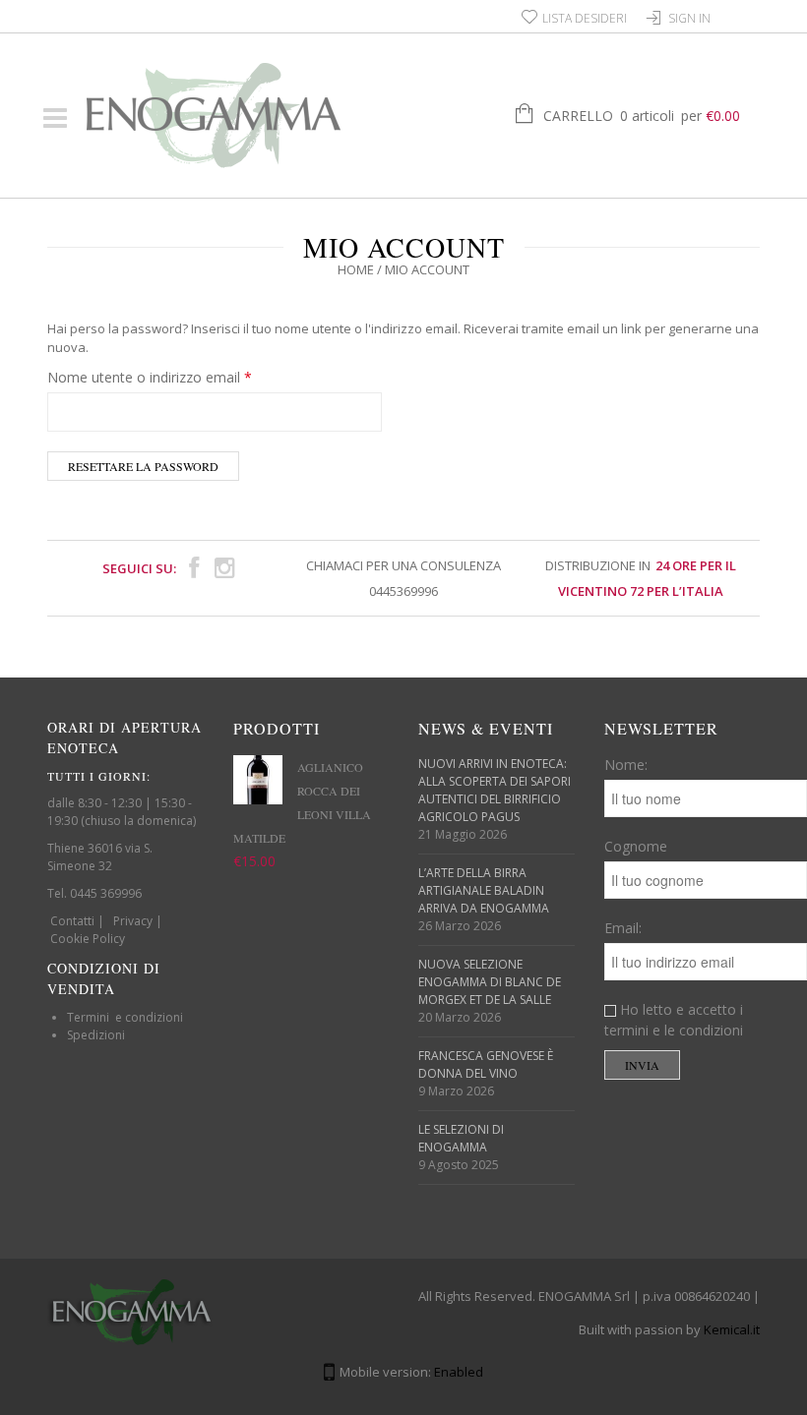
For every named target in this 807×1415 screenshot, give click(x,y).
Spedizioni (96, 1035)
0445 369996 (106, 893)
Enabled (458, 1372)
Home (356, 269)
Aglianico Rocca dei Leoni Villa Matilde (302, 802)
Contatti (72, 921)
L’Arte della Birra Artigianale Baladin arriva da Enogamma (483, 890)
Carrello (641, 115)
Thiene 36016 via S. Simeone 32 (100, 857)
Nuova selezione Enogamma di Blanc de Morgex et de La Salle (489, 982)
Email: (623, 927)
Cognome (635, 846)
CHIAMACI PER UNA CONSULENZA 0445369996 (403, 578)
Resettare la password (143, 466)
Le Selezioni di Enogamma (461, 1138)
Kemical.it (732, 1329)
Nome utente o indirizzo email (149, 377)
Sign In (689, 18)
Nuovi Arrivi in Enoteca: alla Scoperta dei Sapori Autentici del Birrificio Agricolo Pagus (494, 790)
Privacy (133, 921)
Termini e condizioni (125, 1017)
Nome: (626, 764)
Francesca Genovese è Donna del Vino (485, 1064)
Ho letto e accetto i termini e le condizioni (673, 1019)
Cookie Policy (87, 938)
